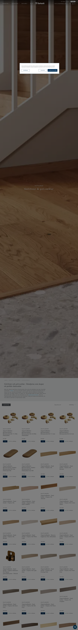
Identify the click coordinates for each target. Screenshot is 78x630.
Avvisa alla (43, 70)
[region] (39, 68)
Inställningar (25, 70)
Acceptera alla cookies (52, 70)
